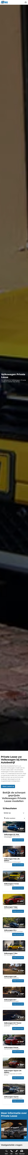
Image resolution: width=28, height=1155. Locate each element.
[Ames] (4, 2)
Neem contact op (8, 786)
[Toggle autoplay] (25, 1137)
